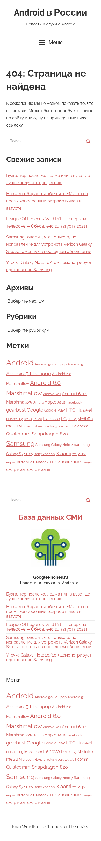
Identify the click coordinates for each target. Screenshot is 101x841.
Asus (61, 402)
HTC (70, 410)
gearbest (16, 410)
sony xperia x (44, 454)
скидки (87, 462)
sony (28, 453)
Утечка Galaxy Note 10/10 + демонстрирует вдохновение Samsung (49, 657)
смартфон (16, 469)
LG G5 (72, 419)
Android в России (50, 12)
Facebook (74, 402)
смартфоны (38, 469)
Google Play (54, 410)
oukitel (63, 426)
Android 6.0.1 (52, 394)
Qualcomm (79, 426)
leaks (28, 419)
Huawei (84, 410)
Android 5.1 (76, 364)
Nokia (38, 426)
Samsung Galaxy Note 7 (54, 445)
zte (74, 454)
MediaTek (85, 419)
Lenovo (51, 418)
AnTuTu (38, 402)
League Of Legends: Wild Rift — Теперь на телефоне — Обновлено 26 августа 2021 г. (47, 627)
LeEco (37, 419)
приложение (66, 461)
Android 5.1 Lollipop (28, 373)
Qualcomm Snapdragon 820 (37, 433)
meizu (12, 425)
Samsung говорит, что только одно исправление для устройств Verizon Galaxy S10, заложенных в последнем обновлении (49, 244)
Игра (82, 454)
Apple (50, 402)
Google (35, 410)
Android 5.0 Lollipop (51, 364)
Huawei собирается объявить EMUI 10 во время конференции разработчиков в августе (47, 201)
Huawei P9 (14, 419)
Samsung (20, 443)
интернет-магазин (34, 462)
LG (64, 418)
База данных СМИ (51, 517)
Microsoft (26, 426)
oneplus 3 (50, 426)
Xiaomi (63, 453)
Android (20, 362)
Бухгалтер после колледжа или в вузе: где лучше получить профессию (48, 596)
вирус (11, 462)
